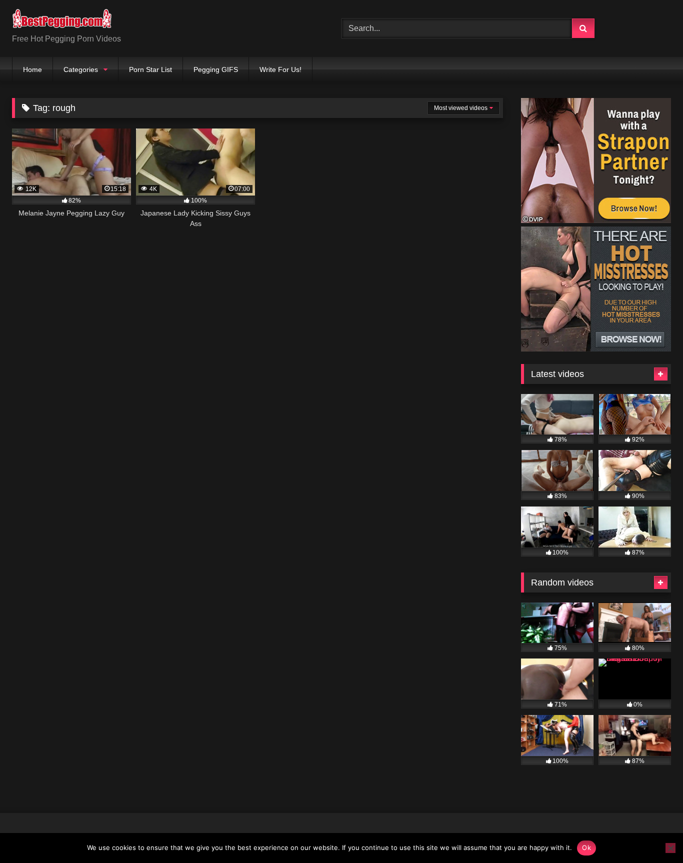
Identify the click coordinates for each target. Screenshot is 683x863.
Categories (81, 70)
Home (32, 70)
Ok (586, 848)
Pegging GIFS (216, 70)
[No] (671, 848)
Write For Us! (281, 70)
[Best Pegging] (62, 20)
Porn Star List (150, 70)
